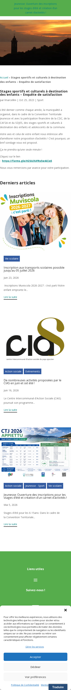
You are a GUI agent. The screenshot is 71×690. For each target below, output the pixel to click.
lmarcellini (10, 100)
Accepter (35, 657)
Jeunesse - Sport (35, 485)
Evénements (32, 371)
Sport (40, 100)
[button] (65, 610)
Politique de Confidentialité (25, 685)
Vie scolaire (11, 258)
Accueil (4, 77)
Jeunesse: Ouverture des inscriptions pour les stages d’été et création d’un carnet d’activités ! (35, 8)
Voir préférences (35, 677)
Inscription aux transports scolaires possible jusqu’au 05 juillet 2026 (34, 269)
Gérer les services (34, 646)
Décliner (35, 667)
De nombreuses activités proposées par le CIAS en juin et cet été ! (32, 381)
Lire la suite (10, 297)
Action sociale (13, 371)
